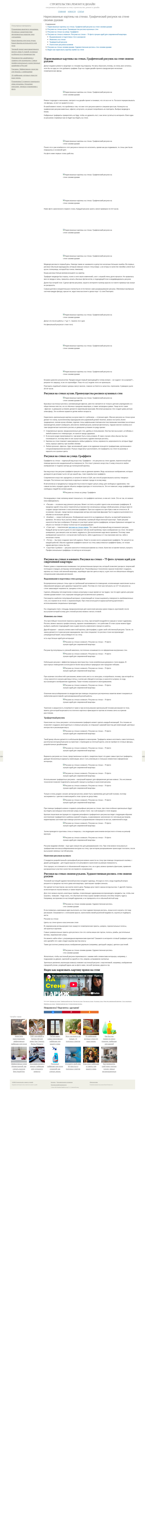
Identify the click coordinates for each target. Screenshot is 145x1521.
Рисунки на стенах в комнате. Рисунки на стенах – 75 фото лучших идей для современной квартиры (87, 34)
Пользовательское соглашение (65, 1082)
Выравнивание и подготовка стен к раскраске (67, 37)
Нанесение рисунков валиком (61, 44)
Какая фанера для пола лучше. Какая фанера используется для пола (24, 43)
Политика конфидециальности (59, 1085)
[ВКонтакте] (53, 1012)
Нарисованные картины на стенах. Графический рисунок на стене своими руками (79, 26)
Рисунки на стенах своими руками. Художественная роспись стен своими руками (79, 47)
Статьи (81, 11)
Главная (62, 11)
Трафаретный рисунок (58, 42)
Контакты (53, 1082)
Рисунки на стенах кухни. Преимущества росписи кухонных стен (72, 29)
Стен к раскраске (126, 1001)
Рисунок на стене (78, 1001)
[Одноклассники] (89, 1012)
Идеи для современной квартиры (112, 1001)
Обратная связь (94, 1082)
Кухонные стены (98, 1001)
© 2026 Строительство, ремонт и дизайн (22, 1082)
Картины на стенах (55, 1001)
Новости (72, 11)
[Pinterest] (71, 1012)
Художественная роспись (75, 1004)
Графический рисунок (66, 1001)
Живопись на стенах (57, 39)
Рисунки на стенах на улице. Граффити (62, 32)
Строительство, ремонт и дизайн (72, 4)
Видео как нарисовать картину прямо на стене (65, 49)
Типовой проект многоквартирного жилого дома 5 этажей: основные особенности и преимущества (25, 51)
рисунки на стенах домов (78, 527)
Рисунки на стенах (88, 1001)
